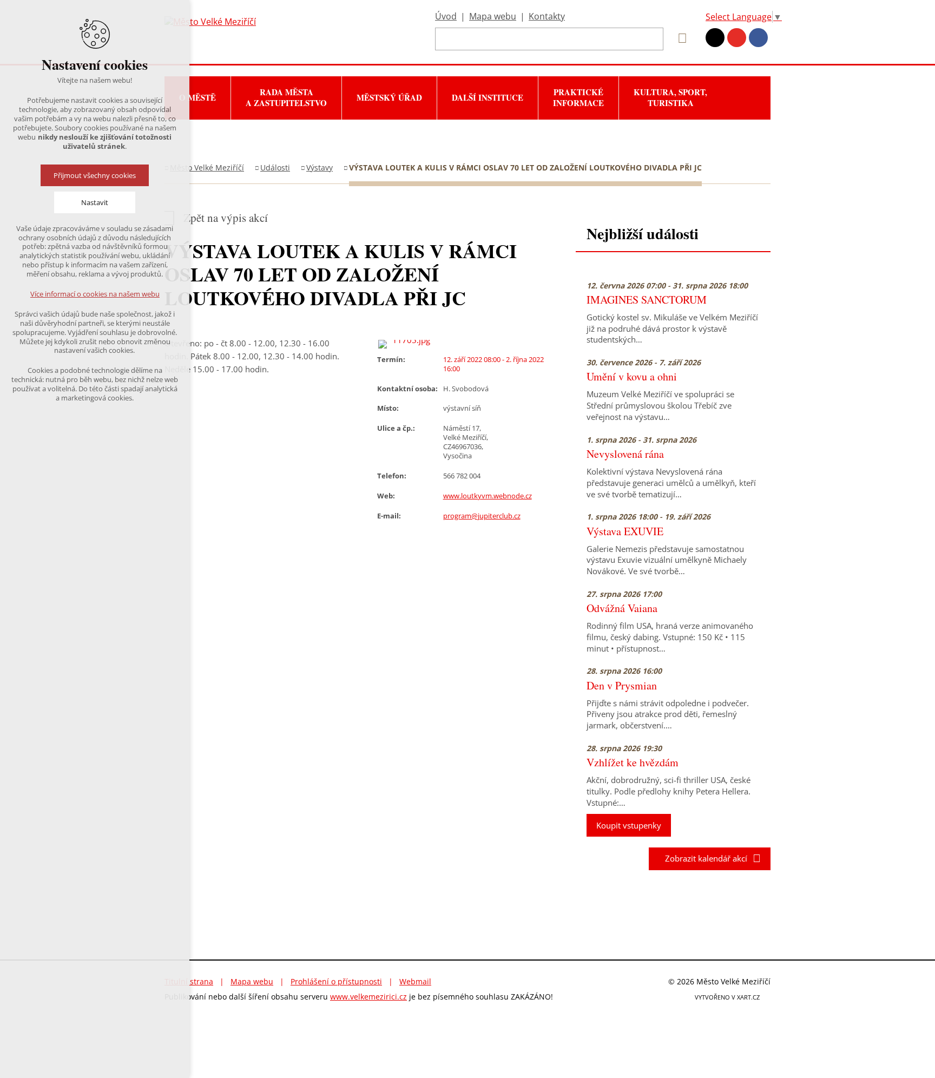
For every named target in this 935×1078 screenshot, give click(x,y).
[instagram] (715, 37)
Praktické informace (578, 97)
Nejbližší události (643, 233)
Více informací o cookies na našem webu (95, 294)
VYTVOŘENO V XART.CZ (727, 997)
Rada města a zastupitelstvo (286, 97)
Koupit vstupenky (628, 825)
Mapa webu (492, 16)
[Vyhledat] (678, 38)
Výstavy (319, 167)
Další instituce (487, 97)
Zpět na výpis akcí (225, 218)
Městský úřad (389, 97)
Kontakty (547, 16)
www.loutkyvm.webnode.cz (487, 496)
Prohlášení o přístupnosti (336, 981)
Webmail (415, 981)
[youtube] (736, 37)
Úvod (446, 16)
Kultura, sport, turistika (670, 97)
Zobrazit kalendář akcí (703, 858)
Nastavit (94, 202)
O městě (197, 97)
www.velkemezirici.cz (368, 996)
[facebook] (758, 37)
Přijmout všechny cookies (95, 175)
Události (275, 167)
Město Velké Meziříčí (207, 167)
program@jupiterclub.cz (482, 516)
